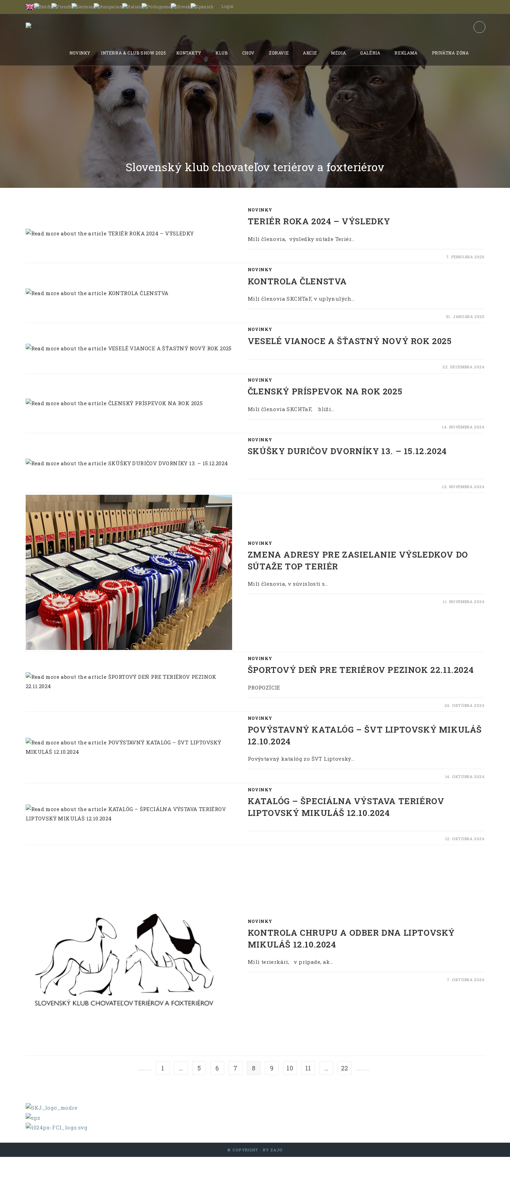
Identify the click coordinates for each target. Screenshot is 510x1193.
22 (344, 1068)
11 (308, 1068)
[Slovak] (180, 6)
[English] (30, 6)
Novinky (260, 209)
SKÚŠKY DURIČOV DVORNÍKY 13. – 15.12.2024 (347, 451)
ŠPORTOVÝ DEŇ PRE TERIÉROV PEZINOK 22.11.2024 (361, 669)
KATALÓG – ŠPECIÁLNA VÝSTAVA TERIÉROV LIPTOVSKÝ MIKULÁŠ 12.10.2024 (346, 806)
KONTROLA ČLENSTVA (297, 281)
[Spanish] (201, 6)
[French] (61, 6)
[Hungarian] (108, 6)
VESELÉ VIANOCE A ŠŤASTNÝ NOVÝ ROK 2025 (350, 341)
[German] (82, 6)
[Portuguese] (156, 6)
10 (290, 1068)
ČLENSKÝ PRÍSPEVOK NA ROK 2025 (325, 391)
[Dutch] (42, 6)
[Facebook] (479, 27)
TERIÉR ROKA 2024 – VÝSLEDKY (319, 221)
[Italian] (132, 6)
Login (227, 6)
